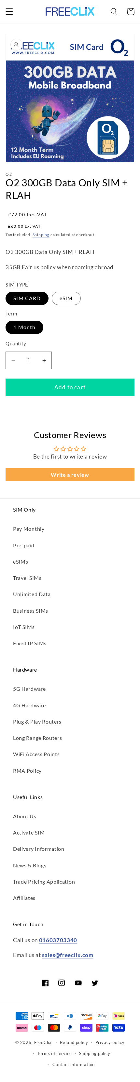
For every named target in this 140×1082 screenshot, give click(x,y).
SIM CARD (27, 298)
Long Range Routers (37, 738)
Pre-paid (24, 545)
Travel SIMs (27, 578)
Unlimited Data (32, 594)
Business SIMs (30, 611)
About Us (24, 816)
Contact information (73, 1064)
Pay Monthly (29, 529)
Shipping (41, 235)
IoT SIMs (24, 627)
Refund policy (74, 1042)
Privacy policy (110, 1042)
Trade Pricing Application (44, 881)
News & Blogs (29, 865)
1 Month (24, 327)
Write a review (70, 475)
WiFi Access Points (36, 754)
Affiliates (24, 898)
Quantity (16, 343)
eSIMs (20, 561)
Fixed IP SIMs (30, 643)
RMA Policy (27, 771)
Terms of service (54, 1053)
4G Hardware (29, 705)
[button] (9, 11)
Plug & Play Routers (37, 721)
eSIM (66, 298)
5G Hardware (29, 689)
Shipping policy (94, 1053)
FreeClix (43, 1042)
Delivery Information (38, 849)
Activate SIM (29, 832)
